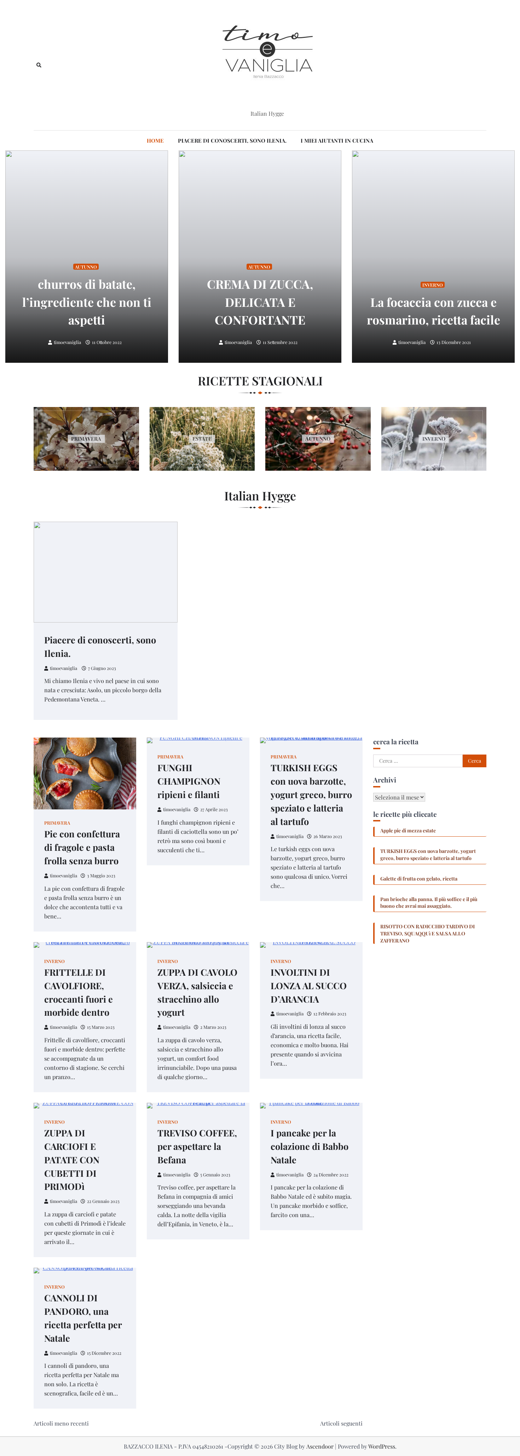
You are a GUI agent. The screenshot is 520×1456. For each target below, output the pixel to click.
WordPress (381, 1446)
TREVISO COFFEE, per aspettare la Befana (197, 1146)
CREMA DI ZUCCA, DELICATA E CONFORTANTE (260, 301)
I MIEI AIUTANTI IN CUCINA (337, 140)
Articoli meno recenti (61, 1423)
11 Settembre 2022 (280, 342)
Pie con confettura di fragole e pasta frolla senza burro (82, 847)
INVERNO (432, 285)
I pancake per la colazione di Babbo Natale (309, 1146)
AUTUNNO (86, 267)
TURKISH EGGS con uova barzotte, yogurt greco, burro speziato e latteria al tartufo (311, 794)
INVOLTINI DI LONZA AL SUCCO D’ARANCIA (309, 985)
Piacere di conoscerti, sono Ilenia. (232, 140)
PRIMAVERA (57, 822)
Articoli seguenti (341, 1423)
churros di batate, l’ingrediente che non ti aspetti (86, 301)
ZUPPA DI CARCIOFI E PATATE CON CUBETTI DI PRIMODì (71, 1159)
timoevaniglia (67, 342)
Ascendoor (320, 1446)
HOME (155, 140)
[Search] (39, 65)
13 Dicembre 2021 (454, 342)
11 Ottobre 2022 (107, 342)
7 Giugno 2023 (102, 668)
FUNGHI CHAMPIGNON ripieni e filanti (188, 781)
